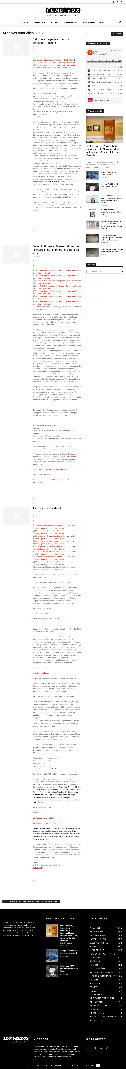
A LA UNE (90, 142)
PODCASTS (27, 22)
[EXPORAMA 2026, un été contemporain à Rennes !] (92, 187)
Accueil (5, 29)
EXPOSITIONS (41, 22)
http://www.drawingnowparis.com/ (46, 619)
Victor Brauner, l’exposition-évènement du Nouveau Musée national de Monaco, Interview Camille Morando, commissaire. (69, 934)
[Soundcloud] (117, 1)
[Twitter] (121, 1)
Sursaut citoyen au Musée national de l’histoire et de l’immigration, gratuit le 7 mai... (56, 250)
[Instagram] (113, 1)
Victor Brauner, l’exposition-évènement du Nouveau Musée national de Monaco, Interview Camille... (103, 151)
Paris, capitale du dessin (47, 508)
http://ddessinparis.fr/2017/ (43, 818)
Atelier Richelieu (39, 813)
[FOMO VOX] (63, 12)
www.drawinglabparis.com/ (43, 673)
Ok (98, 1065)
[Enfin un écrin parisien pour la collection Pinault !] (16, 47)
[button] (120, 23)
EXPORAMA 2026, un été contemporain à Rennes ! (69, 968)
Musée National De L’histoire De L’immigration (51, 469)
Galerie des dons (68, 454)
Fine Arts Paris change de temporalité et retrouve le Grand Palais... (111, 212)
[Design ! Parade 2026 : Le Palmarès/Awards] (92, 175)
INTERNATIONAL (71, 22)
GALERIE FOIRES (88, 22)
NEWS (101, 22)
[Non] (123, 1065)
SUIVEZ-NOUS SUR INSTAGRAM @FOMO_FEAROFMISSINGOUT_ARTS (31, 901)
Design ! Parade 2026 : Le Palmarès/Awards (69, 951)
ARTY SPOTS (55, 22)
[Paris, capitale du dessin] (16, 516)
